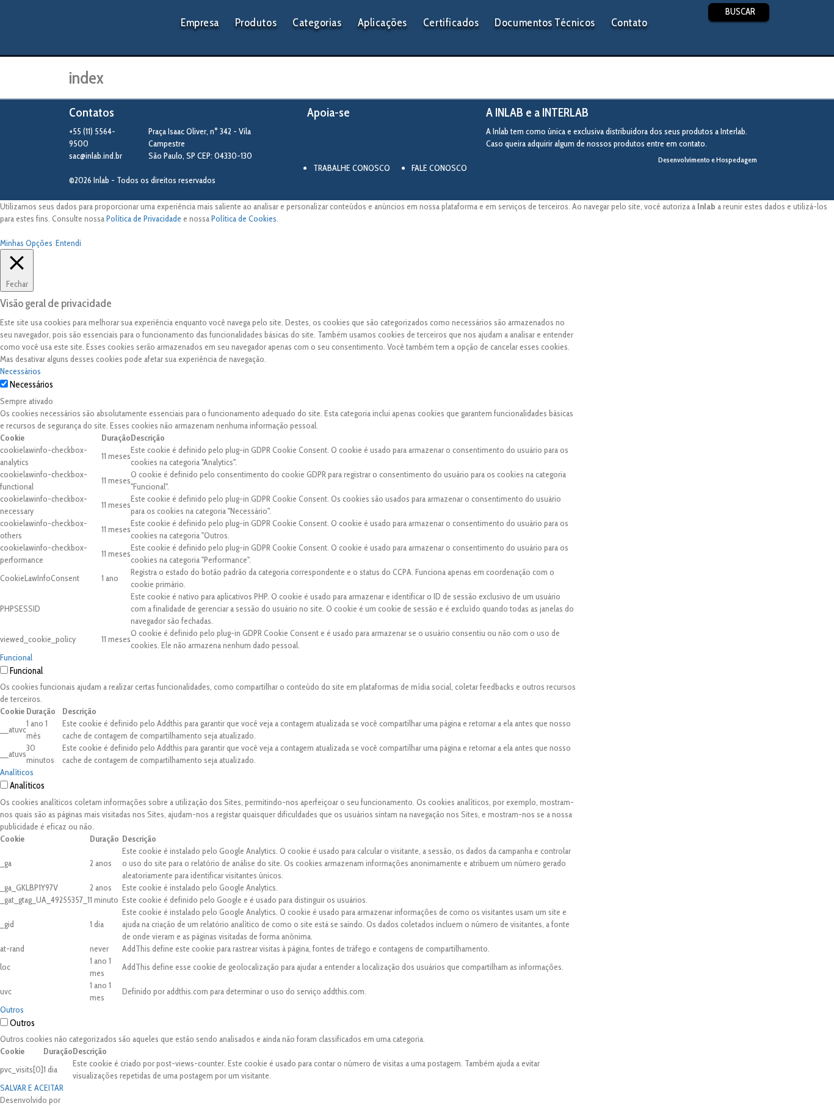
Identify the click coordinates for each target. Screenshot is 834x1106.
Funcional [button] (16, 657)
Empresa (200, 22)
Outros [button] (12, 1009)
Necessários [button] (20, 371)
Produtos (256, 22)
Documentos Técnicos (545, 22)
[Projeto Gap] (374, 142)
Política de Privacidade (143, 218)
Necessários (31, 384)
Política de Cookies (244, 218)
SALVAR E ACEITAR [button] (31, 1087)
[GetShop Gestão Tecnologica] (714, 180)
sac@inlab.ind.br (95, 155)
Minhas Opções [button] (26, 242)
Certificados (451, 22)
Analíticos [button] (17, 772)
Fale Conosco (439, 167)
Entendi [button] (68, 242)
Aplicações (382, 22)
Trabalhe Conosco (351, 167)
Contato (629, 22)
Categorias (316, 22)
